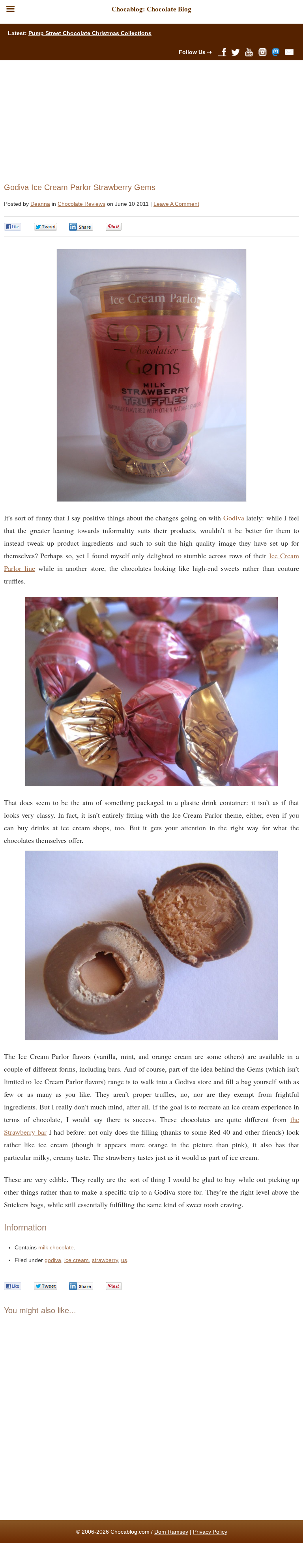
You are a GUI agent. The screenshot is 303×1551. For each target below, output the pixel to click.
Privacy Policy (210, 1532)
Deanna (40, 204)
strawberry (105, 1260)
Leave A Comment (176, 204)
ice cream (76, 1260)
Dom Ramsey (171, 1532)
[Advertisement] (148, 119)
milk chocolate (56, 1247)
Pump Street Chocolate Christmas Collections (90, 33)
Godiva (233, 517)
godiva (53, 1260)
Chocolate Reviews (81, 204)
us (124, 1260)
